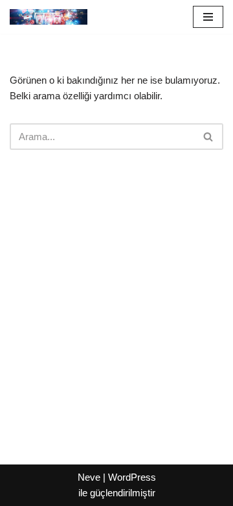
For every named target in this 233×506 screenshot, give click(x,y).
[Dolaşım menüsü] (208, 17)
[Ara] (208, 136)
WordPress (132, 477)
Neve (89, 477)
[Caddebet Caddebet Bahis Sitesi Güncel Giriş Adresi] (48, 17)
